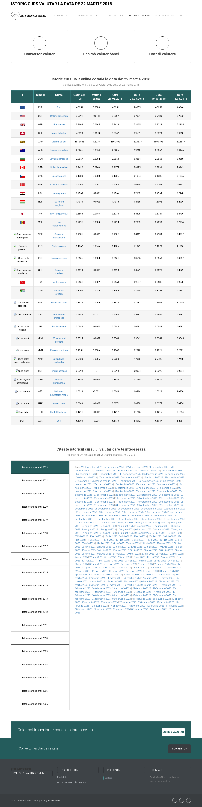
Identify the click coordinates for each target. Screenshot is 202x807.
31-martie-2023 (96, 574)
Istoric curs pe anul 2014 (34, 585)
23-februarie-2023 (121, 588)
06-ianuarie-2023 (121, 609)
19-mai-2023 (124, 557)
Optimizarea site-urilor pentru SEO (72, 782)
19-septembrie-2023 (132, 512)
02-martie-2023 (132, 585)
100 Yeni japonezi (59, 213)
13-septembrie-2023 (115, 515)
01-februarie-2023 (141, 598)
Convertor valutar (86, 15)
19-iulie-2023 (169, 536)
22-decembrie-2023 (136, 467)
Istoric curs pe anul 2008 (34, 664)
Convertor (179, 748)
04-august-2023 (90, 533)
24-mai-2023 (81, 557)
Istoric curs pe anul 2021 (34, 493)
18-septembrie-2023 (155, 512)
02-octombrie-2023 (169, 505)
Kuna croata (59, 403)
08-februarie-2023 (141, 595)
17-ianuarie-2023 (117, 605)
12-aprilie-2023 (82, 571)
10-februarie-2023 (101, 595)
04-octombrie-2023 (125, 505)
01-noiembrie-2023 (145, 491)
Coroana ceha (59, 176)
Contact (108, 778)
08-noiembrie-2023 (145, 487)
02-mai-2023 (95, 564)
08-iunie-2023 (166, 550)
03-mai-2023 (81, 564)
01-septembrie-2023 (86, 522)
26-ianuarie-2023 (109, 602)
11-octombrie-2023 (125, 501)
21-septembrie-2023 (86, 512)
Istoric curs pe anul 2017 (34, 546)
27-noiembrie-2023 (85, 481)
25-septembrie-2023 (151, 508)
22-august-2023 (108, 526)
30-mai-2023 (133, 553)
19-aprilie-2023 (123, 567)
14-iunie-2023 (104, 550)
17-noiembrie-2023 (103, 484)
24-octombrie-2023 (169, 494)
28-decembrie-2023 (91, 467)
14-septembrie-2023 (92, 515)
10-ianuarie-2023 (83, 609)
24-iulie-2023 (125, 536)
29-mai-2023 (147, 553)
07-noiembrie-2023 (167, 487)
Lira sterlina (59, 124)
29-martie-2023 (131, 574)
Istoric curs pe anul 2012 (34, 611)
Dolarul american (59, 116)
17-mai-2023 (153, 557)
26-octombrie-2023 (125, 494)
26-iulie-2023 (96, 536)
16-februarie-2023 (121, 591)
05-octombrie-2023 (104, 505)
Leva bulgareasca (59, 158)
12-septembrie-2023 (138, 515)
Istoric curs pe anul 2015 (34, 572)
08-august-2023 (161, 529)
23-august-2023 (90, 526)
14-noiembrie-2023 (167, 484)
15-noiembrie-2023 (145, 484)
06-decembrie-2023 (86, 477)
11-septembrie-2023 (161, 515)
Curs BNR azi (61, 15)
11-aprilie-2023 (99, 571)
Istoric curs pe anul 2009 (34, 651)
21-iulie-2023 (140, 536)
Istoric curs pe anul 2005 (34, 704)
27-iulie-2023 (81, 536)
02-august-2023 (125, 533)
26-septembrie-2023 (128, 508)
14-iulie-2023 (107, 539)
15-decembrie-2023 (149, 470)
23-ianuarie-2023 (146, 602)
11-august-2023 (108, 529)
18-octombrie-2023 (147, 498)
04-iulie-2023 (102, 543)
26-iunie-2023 (88, 546)
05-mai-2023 (160, 560)
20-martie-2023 (132, 578)
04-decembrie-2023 (131, 477)
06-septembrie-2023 (128, 519)
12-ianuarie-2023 (155, 605)
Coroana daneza (59, 184)
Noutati (184, 15)
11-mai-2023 (102, 560)
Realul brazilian (59, 302)
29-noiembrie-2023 (153, 477)
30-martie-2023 (114, 574)
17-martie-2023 (149, 578)
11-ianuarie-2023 (174, 605)
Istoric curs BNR (139, 15)
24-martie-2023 (166, 574)
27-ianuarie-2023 (90, 602)
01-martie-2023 (149, 585)
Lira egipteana (59, 193)
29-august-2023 (125, 522)
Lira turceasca (59, 282)
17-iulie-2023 (92, 539)
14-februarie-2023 (162, 591)
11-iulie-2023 (151, 539)
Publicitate (62, 777)
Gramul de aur (59, 141)
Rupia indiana (59, 326)
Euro (59, 107)
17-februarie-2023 (101, 591)
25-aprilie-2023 (161, 564)
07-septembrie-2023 (105, 519)
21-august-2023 (125, 526)
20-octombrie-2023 (104, 498)
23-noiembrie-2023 (127, 481)
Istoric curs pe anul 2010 (34, 638)
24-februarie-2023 (101, 588)
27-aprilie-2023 (128, 564)
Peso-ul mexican (59, 350)
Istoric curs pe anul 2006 (34, 690)
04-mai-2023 (174, 560)
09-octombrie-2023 (169, 501)
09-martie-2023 (149, 581)
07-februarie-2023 (162, 595)
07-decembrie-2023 (175, 474)
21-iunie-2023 (135, 546)
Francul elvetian (59, 133)
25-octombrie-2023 (147, 494)
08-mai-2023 (145, 560)
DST (59, 420)
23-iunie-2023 (104, 546)
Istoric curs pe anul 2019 (34, 519)
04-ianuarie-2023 (158, 609)
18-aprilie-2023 (140, 567)
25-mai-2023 (176, 553)
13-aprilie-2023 (173, 567)
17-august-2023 (161, 526)
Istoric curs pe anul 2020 (34, 506)
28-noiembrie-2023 (174, 477)
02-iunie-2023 (104, 553)
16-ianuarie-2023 (136, 605)
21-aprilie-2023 (89, 567)
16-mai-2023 (167, 557)
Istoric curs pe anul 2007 (34, 677)
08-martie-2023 (166, 581)
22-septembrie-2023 (174, 508)
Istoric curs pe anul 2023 (34, 467)
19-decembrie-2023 (104, 470)
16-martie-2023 (166, 578)
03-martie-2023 (114, 585)
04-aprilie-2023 (167, 571)
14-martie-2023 (97, 581)
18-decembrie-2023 (127, 470)
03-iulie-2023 (117, 543)
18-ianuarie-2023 (99, 605)
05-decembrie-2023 (108, 477)
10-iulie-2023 (166, 539)
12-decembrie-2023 (107, 474)
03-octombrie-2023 (147, 505)
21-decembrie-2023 (159, 467)
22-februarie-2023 (141, 588)
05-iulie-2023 (88, 543)
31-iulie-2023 (159, 533)
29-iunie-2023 (148, 543)
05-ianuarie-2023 (139, 609)
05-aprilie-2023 (150, 571)
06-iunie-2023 (88, 553)
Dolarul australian (59, 150)
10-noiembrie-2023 (103, 487)
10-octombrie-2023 (147, 501)
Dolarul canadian (59, 167)
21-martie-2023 (114, 578)
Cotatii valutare (114, 15)
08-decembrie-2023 (152, 474)
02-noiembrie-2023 (124, 491)
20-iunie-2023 (150, 546)
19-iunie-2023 (166, 546)
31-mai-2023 (119, 553)
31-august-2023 (107, 522)
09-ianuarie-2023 (102, 609)
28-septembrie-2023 (105, 508)
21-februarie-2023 (162, 588)
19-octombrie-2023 (125, 498)
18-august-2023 (143, 526)
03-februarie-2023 (101, 598)
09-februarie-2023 (121, 595)
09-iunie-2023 (150, 550)
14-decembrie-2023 (171, 470)
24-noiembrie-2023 (106, 481)
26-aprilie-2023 (145, 564)
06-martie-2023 (97, 585)
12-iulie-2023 (137, 539)
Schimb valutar (164, 15)
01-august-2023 (143, 533)
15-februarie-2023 (141, 591)
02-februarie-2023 (121, 598)
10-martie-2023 (132, 581)
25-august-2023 (161, 522)
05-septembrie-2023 (151, 519)
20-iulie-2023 (154, 536)
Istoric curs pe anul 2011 (34, 625)
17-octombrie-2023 (169, 498)
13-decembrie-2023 (85, 474)
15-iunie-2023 (88, 550)
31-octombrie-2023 (167, 491)
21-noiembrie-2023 (170, 481)
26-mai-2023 (162, 553)
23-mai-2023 (95, 557)
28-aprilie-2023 (111, 564)
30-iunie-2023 (133, 543)
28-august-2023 (143, 522)
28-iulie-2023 (174, 533)
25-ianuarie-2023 (127, 602)
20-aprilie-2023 (106, 567)
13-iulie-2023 (122, 539)
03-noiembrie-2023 (103, 491)
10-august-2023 (125, 529)
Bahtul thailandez (59, 412)
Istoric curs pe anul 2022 (34, 480)
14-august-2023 (90, 529)
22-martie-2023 (97, 578)
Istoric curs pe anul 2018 (34, 533)
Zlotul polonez (58, 246)
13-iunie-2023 (119, 550)
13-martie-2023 (114, 581)
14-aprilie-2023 (156, 567)
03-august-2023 (108, 533)
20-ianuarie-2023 (165, 602)
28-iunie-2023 (163, 543)
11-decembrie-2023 (130, 474)
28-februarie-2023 (168, 585)
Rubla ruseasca (59, 258)
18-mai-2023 (138, 557)
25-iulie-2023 (110, 536)
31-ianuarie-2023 (161, 598)
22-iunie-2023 (119, 546)
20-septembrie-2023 (109, 512)
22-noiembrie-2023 (148, 481)
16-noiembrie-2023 (124, 484)
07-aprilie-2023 (133, 571)
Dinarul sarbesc (59, 371)
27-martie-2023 (148, 574)
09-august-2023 (143, 529)
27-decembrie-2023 (114, 467)
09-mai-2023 (131, 560)
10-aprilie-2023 (116, 571)
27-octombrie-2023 (104, 494)
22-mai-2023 (110, 557)
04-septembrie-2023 (174, 519)
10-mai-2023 (116, 560)
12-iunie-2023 (135, 550)
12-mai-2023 (88, 560)
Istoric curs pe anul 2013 (34, 598)
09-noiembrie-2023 (124, 487)
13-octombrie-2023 (104, 501)
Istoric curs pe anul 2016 (34, 559)
